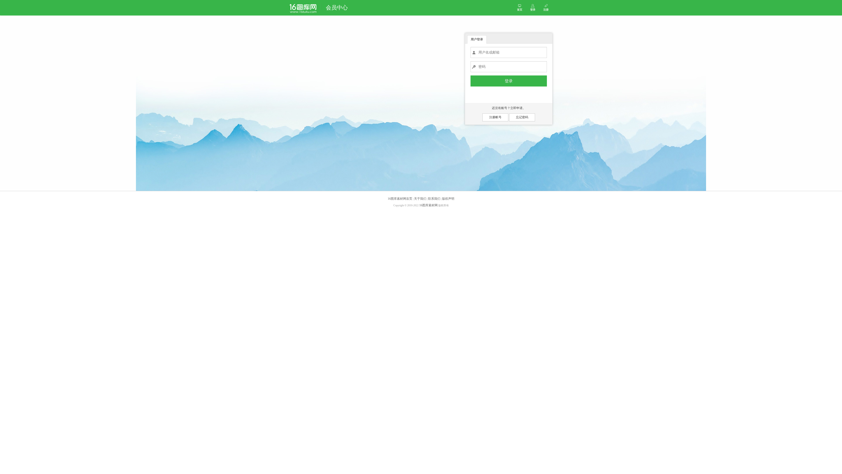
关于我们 (420, 198)
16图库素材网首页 (400, 198)
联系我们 (434, 198)
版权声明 (448, 198)
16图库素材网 (428, 205)
